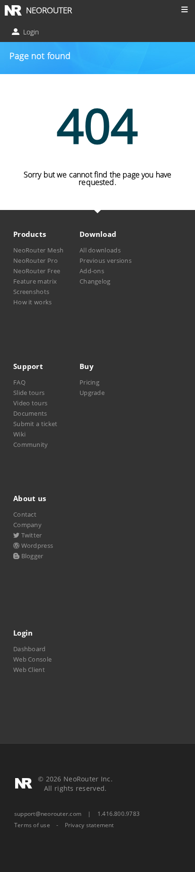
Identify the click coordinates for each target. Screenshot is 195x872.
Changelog (95, 281)
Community (30, 444)
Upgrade (92, 392)
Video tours (30, 403)
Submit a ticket (35, 423)
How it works (32, 302)
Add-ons (92, 271)
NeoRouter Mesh (38, 250)
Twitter (30, 535)
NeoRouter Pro (35, 260)
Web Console (32, 659)
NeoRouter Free (36, 271)
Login (30, 31)
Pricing (89, 382)
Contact (24, 514)
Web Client (29, 669)
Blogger (31, 556)
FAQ (19, 382)
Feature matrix (35, 281)
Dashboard (29, 649)
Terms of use (32, 825)
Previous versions (106, 260)
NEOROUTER (49, 10)
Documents (30, 413)
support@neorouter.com (47, 814)
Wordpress (36, 545)
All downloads (100, 250)
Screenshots (31, 291)
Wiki (19, 434)
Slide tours (28, 392)
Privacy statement (89, 825)
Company (27, 524)
